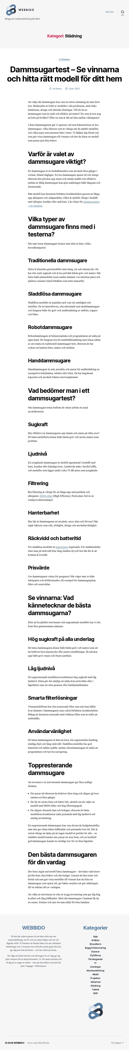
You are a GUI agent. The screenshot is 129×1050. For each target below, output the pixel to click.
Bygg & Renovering (95, 947)
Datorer (95, 951)
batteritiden (62, 547)
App (95, 936)
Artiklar (95, 940)
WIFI (95, 993)
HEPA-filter (46, 496)
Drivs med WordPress (38, 1043)
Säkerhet (96, 982)
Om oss (110, 11)
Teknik (95, 989)
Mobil (96, 974)
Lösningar (95, 966)
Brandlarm (95, 944)
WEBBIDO (19, 1043)
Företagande (95, 959)
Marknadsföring (95, 970)
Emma (58, 88)
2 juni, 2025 (74, 88)
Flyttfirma (95, 955)
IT (95, 963)
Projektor (95, 978)
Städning (64, 60)
